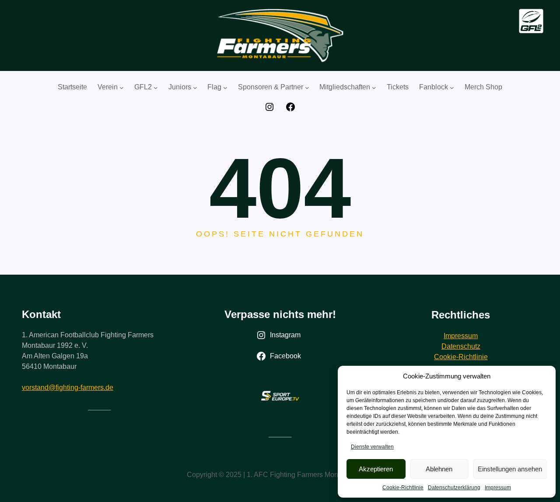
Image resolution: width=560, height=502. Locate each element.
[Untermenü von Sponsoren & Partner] (307, 87)
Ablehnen (439, 469)
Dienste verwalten (372, 447)
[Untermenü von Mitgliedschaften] (374, 87)
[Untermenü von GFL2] (156, 87)
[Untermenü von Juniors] (195, 87)
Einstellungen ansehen (510, 469)
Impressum (498, 487)
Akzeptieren (376, 469)
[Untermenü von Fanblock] (452, 87)
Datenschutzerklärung (454, 487)
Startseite (72, 87)
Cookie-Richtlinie (403, 487)
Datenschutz (460, 346)
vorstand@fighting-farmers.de (67, 387)
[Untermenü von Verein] (121, 87)
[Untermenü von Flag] (225, 87)
